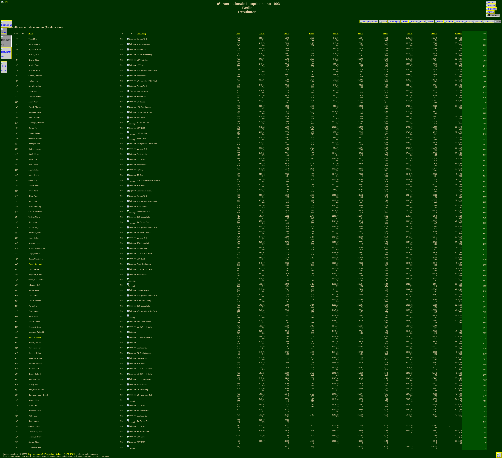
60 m (238, 34)
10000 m (458, 34)
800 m (360, 34)
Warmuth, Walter (34, 337)
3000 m (335, 34)
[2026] (72, 454)
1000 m (434, 34)
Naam (30, 34)
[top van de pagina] (35, 454)
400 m (286, 34)
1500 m (261, 34)
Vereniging (141, 34)
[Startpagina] (49, 454)
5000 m (409, 34)
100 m (311, 34)
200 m (385, 34)
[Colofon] (59, 454)
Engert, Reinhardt (35, 264)
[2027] (66, 454)
